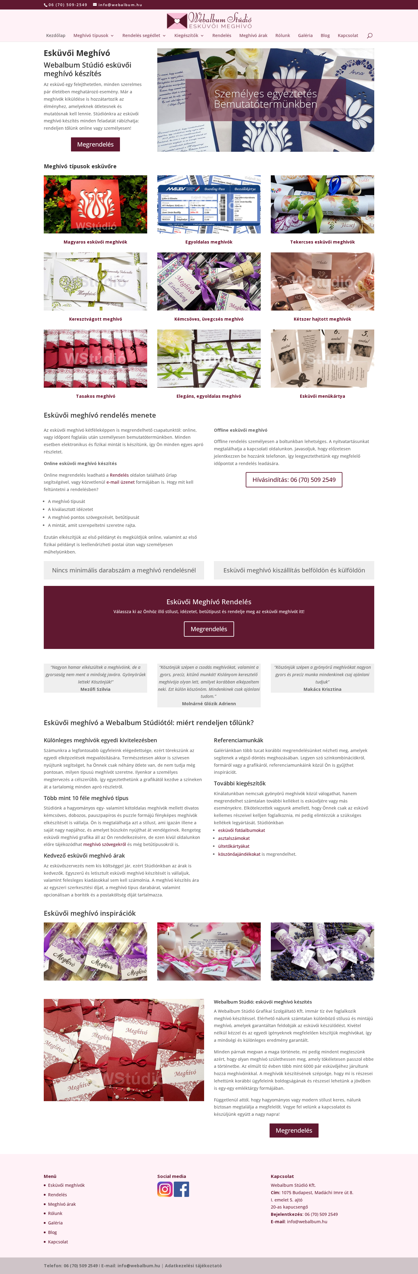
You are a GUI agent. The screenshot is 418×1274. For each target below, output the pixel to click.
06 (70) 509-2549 (68, 4)
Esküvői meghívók (66, 1185)
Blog (325, 35)
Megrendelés (95, 144)
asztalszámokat (234, 838)
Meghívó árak (253, 35)
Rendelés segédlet (141, 35)
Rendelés (221, 35)
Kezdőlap (55, 35)
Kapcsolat (348, 35)
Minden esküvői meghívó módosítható (265, 102)
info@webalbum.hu (139, 1265)
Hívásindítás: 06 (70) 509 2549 (294, 479)
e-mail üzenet (120, 482)
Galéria (305, 35)
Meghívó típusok (90, 35)
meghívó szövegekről (104, 844)
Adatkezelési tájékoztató (193, 1265)
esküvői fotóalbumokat (241, 830)
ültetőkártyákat (233, 846)
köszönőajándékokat (239, 854)
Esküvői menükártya (322, 396)
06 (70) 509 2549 (81, 1265)
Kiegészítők (186, 35)
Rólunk (282, 35)
